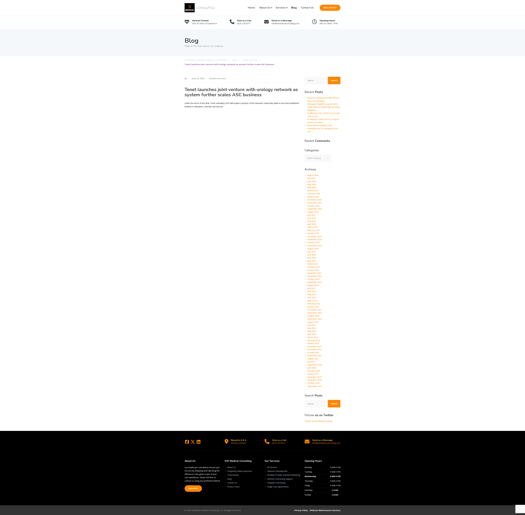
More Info (193, 488)
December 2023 (314, 273)
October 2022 (313, 316)
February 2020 (313, 371)
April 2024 (311, 261)
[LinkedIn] (198, 442)
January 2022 (313, 343)
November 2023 (314, 276)
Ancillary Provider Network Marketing (283, 475)
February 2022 (313, 340)
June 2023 (311, 291)
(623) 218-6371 (330, 7)
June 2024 (311, 254)
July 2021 (311, 361)
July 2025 (311, 215)
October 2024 (313, 242)
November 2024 (314, 239)
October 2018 (313, 383)
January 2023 (313, 306)
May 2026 (311, 184)
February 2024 (313, 267)
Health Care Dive (217, 78)
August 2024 (312, 248)
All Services (272, 467)
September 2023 (314, 282)
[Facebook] (187, 442)
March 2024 (312, 264)
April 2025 (311, 224)
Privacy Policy (233, 486)
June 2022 (311, 328)
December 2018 (314, 377)
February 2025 (313, 230)
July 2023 (311, 288)
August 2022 (312, 322)
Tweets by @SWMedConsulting (318, 421)
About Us (264, 7)
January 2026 (313, 196)
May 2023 (311, 294)
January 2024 (313, 270)
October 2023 (313, 279)
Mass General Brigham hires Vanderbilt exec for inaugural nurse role (322, 128)
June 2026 (311, 181)
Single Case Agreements (278, 486)
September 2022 (314, 319)
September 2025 (314, 209)
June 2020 (311, 367)
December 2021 (314, 346)
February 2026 (313, 193)
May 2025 (311, 221)
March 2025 (312, 227)
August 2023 (312, 285)
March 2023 (312, 300)
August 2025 (312, 212)
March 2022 (312, 337)
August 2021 (312, 358)
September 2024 (314, 245)
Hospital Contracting (276, 482)
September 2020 (314, 364)
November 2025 (314, 202)
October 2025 (313, 206)
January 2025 (313, 233)
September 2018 (314, 386)
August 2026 (312, 175)
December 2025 (314, 199)
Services (281, 7)
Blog (294, 7)
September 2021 (314, 355)
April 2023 (311, 297)
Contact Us (307, 7)
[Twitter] (193, 442)
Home (251, 7)
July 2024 (311, 251)
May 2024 (311, 257)
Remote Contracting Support (280, 479)
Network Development (277, 471)
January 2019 (313, 374)
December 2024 (314, 236)
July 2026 (311, 178)
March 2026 (312, 190)
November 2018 (314, 380)
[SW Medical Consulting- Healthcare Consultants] (199, 7)
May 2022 (311, 331)
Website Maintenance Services (325, 510)
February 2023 (313, 303)
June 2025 (311, 218)
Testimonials (233, 475)
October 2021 (313, 352)
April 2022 (311, 334)
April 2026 (311, 187)
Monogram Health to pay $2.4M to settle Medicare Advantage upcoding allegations (323, 107)
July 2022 (311, 325)
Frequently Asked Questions (239, 471)
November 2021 (314, 349)
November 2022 (314, 312)
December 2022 (314, 309)
